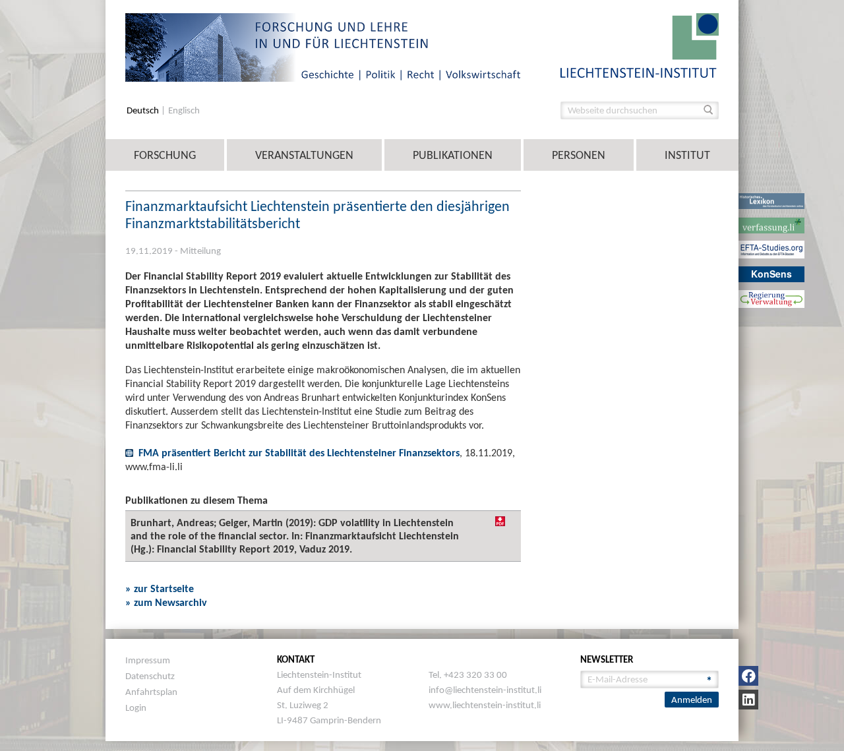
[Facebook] (748, 676)
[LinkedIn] (748, 699)
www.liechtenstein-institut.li (485, 705)
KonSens (771, 273)
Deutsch (144, 110)
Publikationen (453, 155)
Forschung (165, 155)
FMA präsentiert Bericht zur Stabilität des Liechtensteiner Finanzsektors (299, 452)
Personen (578, 155)
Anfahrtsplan (151, 692)
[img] (500, 521)
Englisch (184, 110)
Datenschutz (150, 676)
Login (135, 707)
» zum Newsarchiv (166, 602)
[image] (639, 44)
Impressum (147, 660)
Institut (687, 155)
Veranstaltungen (304, 155)
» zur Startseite (159, 588)
